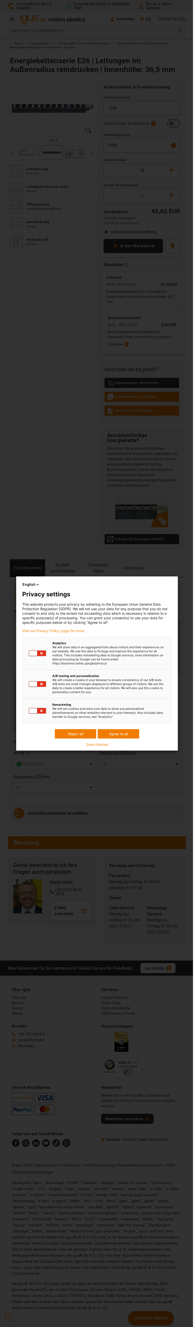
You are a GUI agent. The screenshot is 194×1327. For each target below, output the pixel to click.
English (29, 584)
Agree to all (118, 734)
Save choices (97, 745)
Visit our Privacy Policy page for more (53, 631)
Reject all (75, 734)
